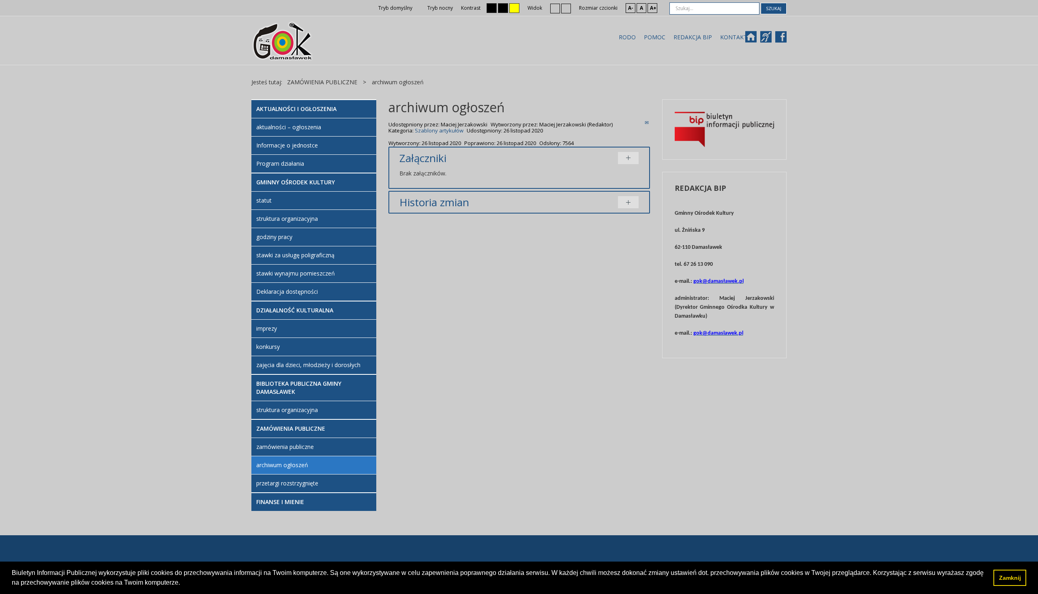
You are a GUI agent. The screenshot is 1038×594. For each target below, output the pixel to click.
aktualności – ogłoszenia (288, 127)
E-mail (647, 122)
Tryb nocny (439, 7)
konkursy (268, 346)
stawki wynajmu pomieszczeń (295, 273)
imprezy (266, 328)
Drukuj (638, 122)
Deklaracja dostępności (287, 291)
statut (264, 200)
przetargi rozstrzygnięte (287, 483)
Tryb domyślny (394, 7)
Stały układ (555, 8)
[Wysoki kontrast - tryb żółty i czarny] (514, 8)
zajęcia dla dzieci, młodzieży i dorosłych (308, 365)
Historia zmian (434, 202)
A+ (653, 7)
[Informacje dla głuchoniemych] (769, 39)
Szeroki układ (566, 8)
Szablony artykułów (439, 130)
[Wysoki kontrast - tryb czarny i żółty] (503, 8)
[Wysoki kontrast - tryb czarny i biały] (492, 8)
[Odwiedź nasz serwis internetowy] (754, 39)
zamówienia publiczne (285, 447)
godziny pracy (274, 237)
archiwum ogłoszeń (282, 465)
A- (630, 7)
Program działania (280, 163)
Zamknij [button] (1010, 578)
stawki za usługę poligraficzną (295, 255)
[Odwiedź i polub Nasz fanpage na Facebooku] (782, 39)
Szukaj (773, 8)
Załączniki (422, 158)
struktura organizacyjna (287, 218)
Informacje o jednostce (287, 145)
